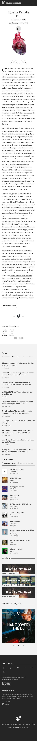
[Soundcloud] (25, 668)
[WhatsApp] (21, 62)
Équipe (7, 704)
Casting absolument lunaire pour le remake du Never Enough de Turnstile (16, 383)
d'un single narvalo (12, 85)
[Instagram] (11, 668)
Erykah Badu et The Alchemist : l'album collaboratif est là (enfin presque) (17, 412)
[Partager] (25, 62)
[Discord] (18, 668)
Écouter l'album (10, 305)
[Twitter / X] (16, 62)
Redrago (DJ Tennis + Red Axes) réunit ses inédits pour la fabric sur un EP (17, 431)
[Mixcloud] (32, 668)
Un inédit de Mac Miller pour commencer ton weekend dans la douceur (18, 374)
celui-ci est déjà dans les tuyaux (21, 276)
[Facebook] (12, 62)
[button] (13, 645)
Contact (8, 701)
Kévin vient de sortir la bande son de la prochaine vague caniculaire (17, 403)
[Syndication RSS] (4, 672)
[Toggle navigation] (32, 2)
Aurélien (14, 23)
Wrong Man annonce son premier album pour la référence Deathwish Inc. (17, 451)
